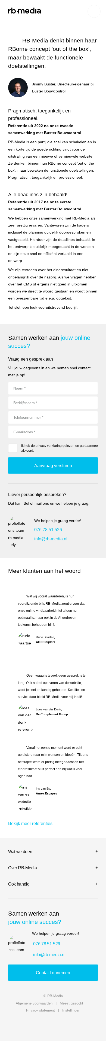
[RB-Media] (24, 11)
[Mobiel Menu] (94, 11)
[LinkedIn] (40, 1024)
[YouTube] (14, 1024)
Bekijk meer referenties (30, 823)
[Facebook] (92, 1024)
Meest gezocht (71, 1003)
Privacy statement (40, 1010)
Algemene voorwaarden (34, 1003)
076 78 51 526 (48, 529)
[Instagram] (66, 1024)
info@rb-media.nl (50, 539)
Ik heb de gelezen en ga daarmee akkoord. (59, 448)
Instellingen (71, 1010)
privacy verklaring (49, 446)
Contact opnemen (53, 972)
